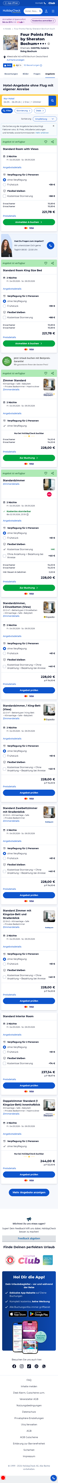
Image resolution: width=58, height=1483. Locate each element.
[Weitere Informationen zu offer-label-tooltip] (27, 514)
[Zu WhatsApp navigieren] (43, 1366)
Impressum (29, 1456)
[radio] (29, 180)
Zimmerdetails (11, 389)
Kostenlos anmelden (42, 21)
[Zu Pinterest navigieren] (36, 1366)
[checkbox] (29, 196)
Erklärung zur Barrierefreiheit (29, 1443)
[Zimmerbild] (49, 384)
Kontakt (39, 3)
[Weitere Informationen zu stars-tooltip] (48, 43)
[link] (46, 11)
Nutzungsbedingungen (29, 1405)
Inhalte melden (29, 1386)
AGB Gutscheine (29, 1437)
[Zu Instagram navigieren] (21, 1366)
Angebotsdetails (12, 167)
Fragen (37, 74)
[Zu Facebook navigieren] (14, 1366)
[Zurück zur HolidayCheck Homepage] (11, 11)
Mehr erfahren (42, 133)
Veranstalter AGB (29, 1399)
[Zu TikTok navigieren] (29, 1366)
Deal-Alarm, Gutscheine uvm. (29, 1392)
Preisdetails (9, 216)
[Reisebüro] (54, 1478)
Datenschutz (29, 1411)
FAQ (29, 1380)
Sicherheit (29, 1450)
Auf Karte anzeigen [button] (15, 60)
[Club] (20, 22)
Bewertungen (11, 74)
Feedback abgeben (29, 1238)
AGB (29, 1431)
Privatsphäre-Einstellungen (29, 1418)
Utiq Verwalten (29, 1424)
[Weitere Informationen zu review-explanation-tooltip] (40, 65)
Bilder (26, 74)
